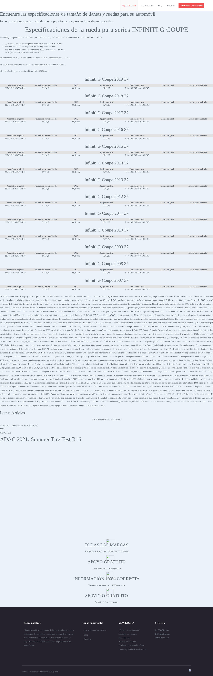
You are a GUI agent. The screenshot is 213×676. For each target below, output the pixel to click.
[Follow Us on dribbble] (46, 651)
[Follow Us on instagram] (56, 651)
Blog (86, 635)
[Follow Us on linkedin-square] (30, 651)
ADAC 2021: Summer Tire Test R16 (40, 439)
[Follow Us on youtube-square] (51, 651)
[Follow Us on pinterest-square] (41, 651)
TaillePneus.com (162, 638)
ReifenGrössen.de (162, 634)
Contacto (87, 639)
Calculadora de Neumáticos (95, 630)
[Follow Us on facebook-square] (35, 651)
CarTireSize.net (162, 630)
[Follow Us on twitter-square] (25, 651)
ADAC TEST (5, 433)
